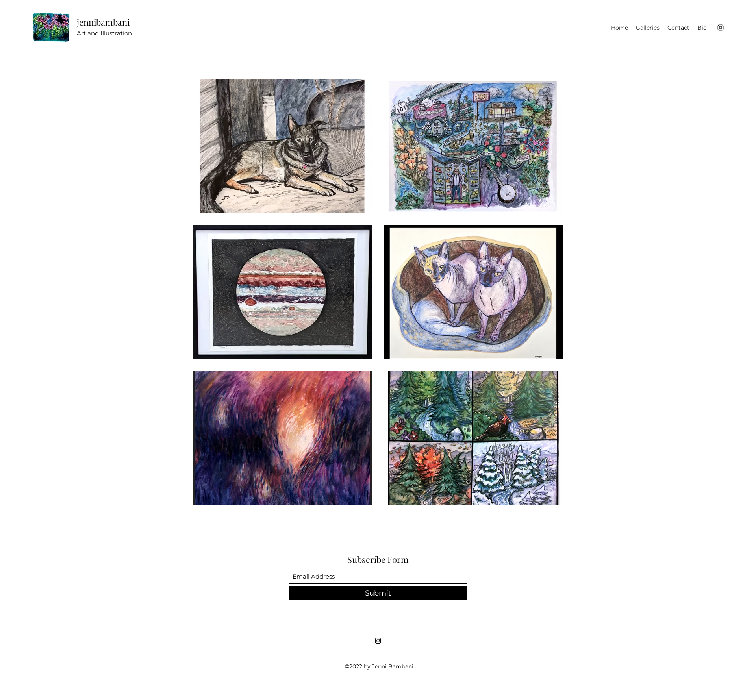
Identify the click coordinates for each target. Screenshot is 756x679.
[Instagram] (720, 27)
